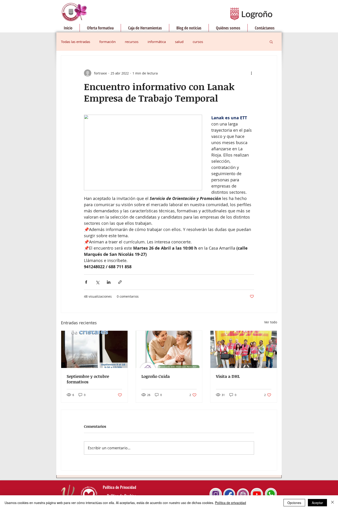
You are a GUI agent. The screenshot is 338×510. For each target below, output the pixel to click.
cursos (198, 41)
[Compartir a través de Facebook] (86, 282)
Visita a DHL (228, 376)
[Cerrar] (332, 502)
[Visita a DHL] (243, 349)
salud (179, 41)
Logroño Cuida (155, 376)
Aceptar (317, 502)
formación (107, 41)
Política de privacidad (230, 502)
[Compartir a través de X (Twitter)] (97, 282)
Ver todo (270, 322)
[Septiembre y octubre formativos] (94, 349)
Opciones (294, 502)
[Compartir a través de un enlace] (120, 282)
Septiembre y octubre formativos (88, 379)
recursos (131, 41)
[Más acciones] (251, 73)
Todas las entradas (75, 41)
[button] (271, 41)
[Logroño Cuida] (169, 349)
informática (157, 41)
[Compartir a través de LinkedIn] (108, 282)
